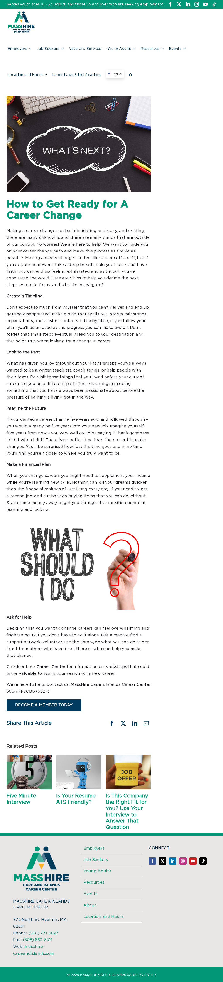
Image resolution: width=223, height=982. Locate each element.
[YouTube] (193, 861)
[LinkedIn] (172, 861)
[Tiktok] (203, 861)
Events (90, 894)
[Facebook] (152, 861)
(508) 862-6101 (37, 940)
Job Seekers (95, 860)
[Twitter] (162, 861)
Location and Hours (103, 917)
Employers (93, 849)
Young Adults (97, 871)
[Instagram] (183, 861)
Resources (93, 882)
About (89, 905)
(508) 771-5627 (43, 933)
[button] (130, 74)
